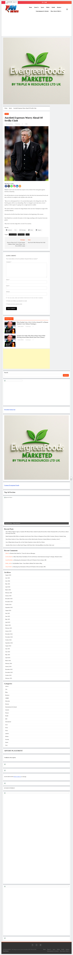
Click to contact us (17, 776)
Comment (8, 262)
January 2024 (8, 666)
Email (8, 285)
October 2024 (8, 639)
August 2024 (8, 645)
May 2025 (7, 619)
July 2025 (7, 613)
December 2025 (8, 598)
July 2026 (7, 578)
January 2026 (8, 595)
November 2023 (9, 672)
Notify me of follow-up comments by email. (17, 300)
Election (7, 704)
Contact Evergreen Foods (11, 485)
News (6, 730)
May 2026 (7, 583)
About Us (36, 7)
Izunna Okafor (21, 326)
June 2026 (7, 581)
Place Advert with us (56, 11)
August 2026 (8, 575)
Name (8, 279)
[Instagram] (14, 186)
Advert (6, 686)
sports (27, 234)
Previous (6, 524)
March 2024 (8, 660)
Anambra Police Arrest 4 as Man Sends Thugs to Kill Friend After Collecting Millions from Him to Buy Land (30, 545)
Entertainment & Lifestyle (42, 11)
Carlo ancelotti (12, 234)
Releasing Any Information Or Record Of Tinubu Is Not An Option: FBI (30, 560)
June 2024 (7, 651)
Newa (6, 727)
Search (6, 372)
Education (7, 701)
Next (67, 524)
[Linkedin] (17, 186)
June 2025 (7, 616)
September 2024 (9, 642)
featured (7, 709)
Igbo (6, 718)
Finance (7, 712)
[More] (20, 186)
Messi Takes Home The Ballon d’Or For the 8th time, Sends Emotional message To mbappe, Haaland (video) (38, 556)
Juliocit (7, 553)
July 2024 (7, 648)
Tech (6, 745)
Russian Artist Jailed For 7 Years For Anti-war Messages (22, 553)
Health (53, 7)
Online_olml (8, 563)
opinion (7, 733)
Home (30, 7)
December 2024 (8, 634)
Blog (6, 692)
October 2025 (8, 604)
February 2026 (8, 592)
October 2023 (8, 675)
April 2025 (7, 622)
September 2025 (9, 607)
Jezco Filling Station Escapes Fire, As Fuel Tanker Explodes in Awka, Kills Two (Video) (25, 542)
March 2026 (8, 589)
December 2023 (8, 669)
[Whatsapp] (11, 186)
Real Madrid (21, 234)
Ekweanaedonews (9, 124)
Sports (42, 7)
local (6, 724)
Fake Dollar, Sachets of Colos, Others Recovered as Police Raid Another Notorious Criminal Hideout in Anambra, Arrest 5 (33, 539)
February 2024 (8, 663)
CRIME (7, 698)
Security (7, 739)
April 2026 (7, 586)
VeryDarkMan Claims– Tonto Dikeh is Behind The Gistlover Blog (27, 563)
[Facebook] (6, 186)
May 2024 (7, 654)
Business (59, 7)
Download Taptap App (9, 409)
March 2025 (8, 625)
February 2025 (8, 628)
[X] (8, 186)
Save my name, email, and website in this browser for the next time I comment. (25, 297)
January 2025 (8, 631)
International (8, 721)
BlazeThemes (5, 951)
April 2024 (7, 657)
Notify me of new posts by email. (14, 304)
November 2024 (9, 637)
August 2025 (8, 610)
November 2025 (9, 601)
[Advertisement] (36, 24)
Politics (48, 7)
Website (8, 291)
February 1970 (8, 678)
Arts (6, 689)
